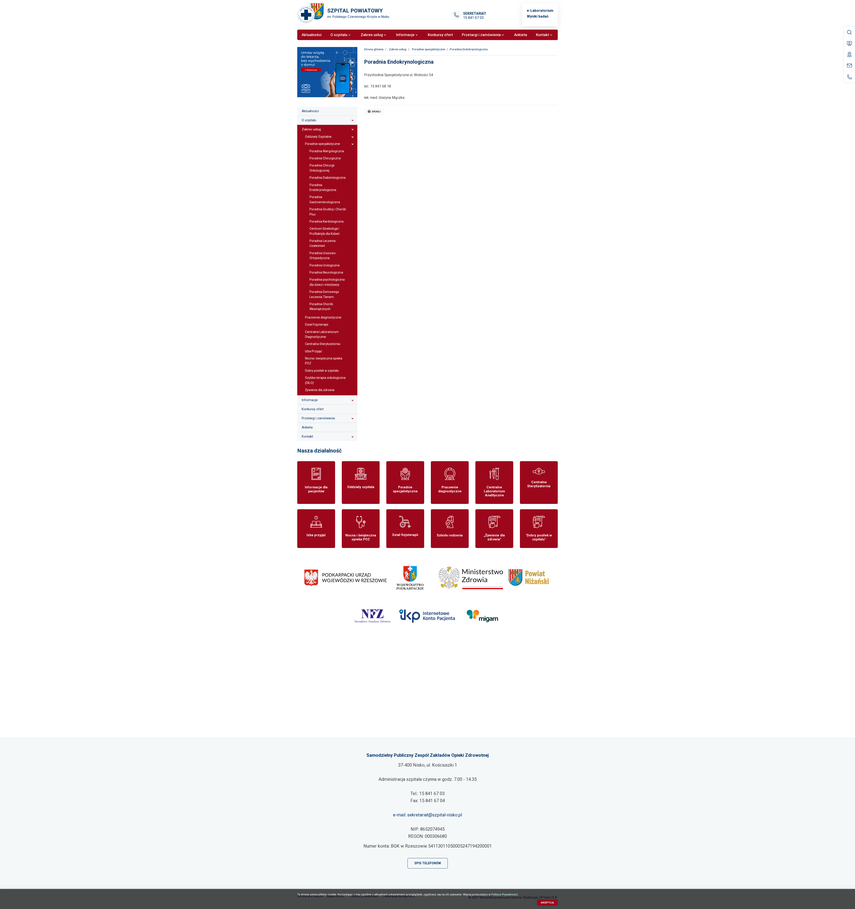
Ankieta (307, 427)
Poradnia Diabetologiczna (327, 177)
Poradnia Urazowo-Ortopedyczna (323, 255)
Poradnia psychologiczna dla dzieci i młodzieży (327, 282)
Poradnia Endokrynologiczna (322, 187)
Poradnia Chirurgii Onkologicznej (321, 168)
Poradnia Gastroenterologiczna (324, 199)
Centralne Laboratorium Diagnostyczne (322, 334)
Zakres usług (311, 129)
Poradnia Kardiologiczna (326, 221)
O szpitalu (309, 120)
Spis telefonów (427, 863)
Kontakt (307, 436)
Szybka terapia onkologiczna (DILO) (325, 380)
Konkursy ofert (313, 409)
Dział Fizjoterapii (316, 324)
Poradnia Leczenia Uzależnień (322, 243)
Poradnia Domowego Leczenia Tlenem (324, 294)
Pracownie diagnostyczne (323, 317)
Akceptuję (547, 902)
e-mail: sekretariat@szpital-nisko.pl (427, 815)
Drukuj (376, 111)
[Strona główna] (310, 13)
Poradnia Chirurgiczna (325, 158)
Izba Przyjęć (313, 351)
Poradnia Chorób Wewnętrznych (321, 306)
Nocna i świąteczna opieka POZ (323, 361)
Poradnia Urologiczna (324, 265)
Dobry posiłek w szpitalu (322, 370)
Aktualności (310, 111)
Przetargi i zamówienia (318, 418)
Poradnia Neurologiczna (326, 272)
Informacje (310, 400)
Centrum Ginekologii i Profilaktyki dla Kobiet (324, 231)
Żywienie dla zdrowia (319, 390)
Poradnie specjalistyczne (322, 144)
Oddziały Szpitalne (318, 136)
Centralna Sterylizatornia (322, 344)
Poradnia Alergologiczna (326, 151)
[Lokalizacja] (427, 690)
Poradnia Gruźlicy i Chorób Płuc (327, 211)
